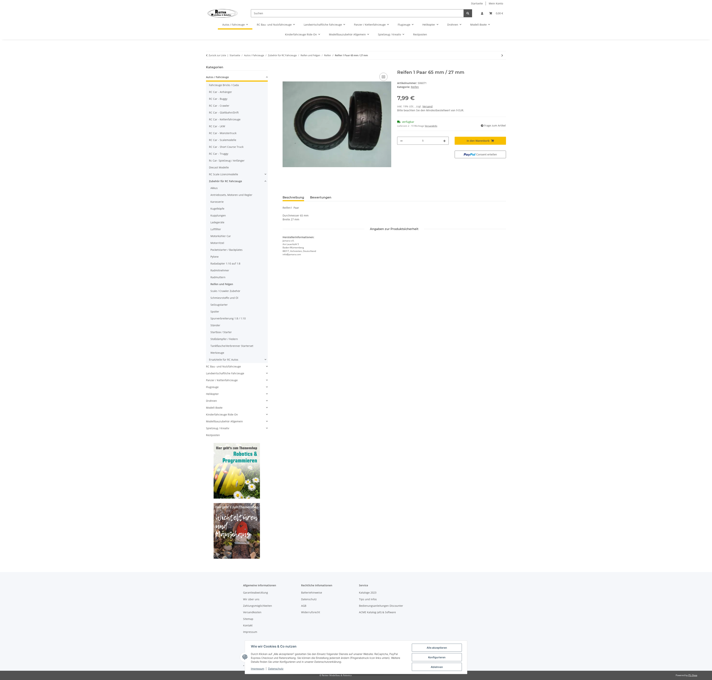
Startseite (477, 3)
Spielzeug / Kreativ (217, 428)
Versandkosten (252, 612)
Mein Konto (496, 3)
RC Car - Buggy (218, 99)
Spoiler (214, 311)
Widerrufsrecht (310, 612)
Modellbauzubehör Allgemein (224, 421)
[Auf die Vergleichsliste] (383, 77)
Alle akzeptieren (437, 647)
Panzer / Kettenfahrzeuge (222, 380)
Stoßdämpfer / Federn (224, 339)
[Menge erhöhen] (444, 140)
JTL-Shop (692, 675)
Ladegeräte (217, 222)
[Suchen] (468, 13)
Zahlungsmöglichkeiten (257, 605)
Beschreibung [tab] (293, 197)
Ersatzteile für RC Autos (223, 359)
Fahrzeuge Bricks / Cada (224, 85)
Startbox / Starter (221, 332)
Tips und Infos (368, 599)
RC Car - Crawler (219, 105)
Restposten (213, 435)
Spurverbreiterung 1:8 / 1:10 (228, 318)
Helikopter (212, 394)
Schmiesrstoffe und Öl (224, 298)
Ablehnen (437, 666)
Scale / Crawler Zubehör (225, 291)
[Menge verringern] (401, 140)
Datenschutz (276, 668)
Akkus (214, 188)
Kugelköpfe (217, 208)
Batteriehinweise (311, 592)
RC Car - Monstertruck (222, 133)
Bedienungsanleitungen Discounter (381, 605)
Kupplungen (218, 215)
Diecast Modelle (219, 167)
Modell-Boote (214, 407)
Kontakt (248, 625)
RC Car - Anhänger (220, 92)
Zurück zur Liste (217, 55)
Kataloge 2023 (367, 592)
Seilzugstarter (219, 304)
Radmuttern (217, 277)
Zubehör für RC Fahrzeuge (225, 181)
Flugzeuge (212, 387)
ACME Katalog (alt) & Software (377, 612)
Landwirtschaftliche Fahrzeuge (225, 373)
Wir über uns (251, 599)
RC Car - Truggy (218, 153)
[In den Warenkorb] (286, 68)
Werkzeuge (217, 352)
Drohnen (211, 401)
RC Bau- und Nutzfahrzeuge (223, 366)
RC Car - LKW (217, 126)
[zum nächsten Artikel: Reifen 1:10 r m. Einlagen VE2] (502, 55)
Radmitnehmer (219, 270)
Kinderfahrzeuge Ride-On (222, 414)
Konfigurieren (437, 657)
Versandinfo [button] (431, 125)
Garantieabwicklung (255, 592)
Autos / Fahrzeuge (217, 77)
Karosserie (217, 201)
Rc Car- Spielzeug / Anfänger (227, 160)
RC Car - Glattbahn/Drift (224, 112)
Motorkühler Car (220, 236)
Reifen (415, 87)
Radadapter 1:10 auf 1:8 (225, 263)
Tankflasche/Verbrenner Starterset (231, 346)
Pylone (214, 256)
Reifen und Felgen (221, 284)
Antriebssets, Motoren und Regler (231, 195)
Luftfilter (215, 229)
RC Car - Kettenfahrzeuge (224, 119)
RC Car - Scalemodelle (222, 140)
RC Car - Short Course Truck (226, 147)
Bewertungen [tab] (320, 197)
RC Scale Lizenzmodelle (223, 174)
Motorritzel (217, 243)
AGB (303, 605)
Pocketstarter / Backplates (226, 250)
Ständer (215, 325)
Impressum (257, 668)
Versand (427, 106)
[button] (482, 13)
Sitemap (248, 619)
